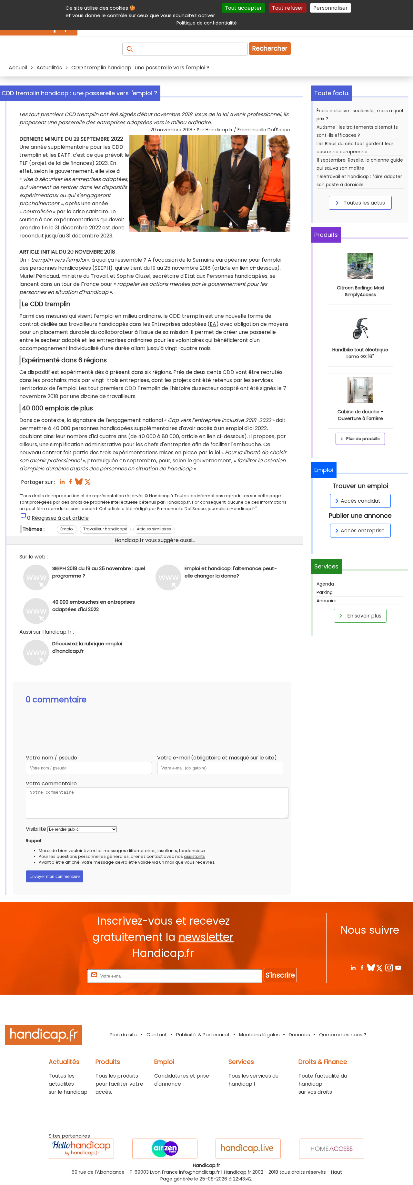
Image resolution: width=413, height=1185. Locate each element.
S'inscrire (280, 975)
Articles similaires (154, 529)
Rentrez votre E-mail (60, 975)
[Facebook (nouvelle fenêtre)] (70, 483)
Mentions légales (259, 1034)
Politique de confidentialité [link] (206, 23)
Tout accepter (243, 8)
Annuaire (327, 601)
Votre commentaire (51, 783)
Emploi (67, 529)
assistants (194, 856)
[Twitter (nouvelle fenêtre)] (88, 483)
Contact (156, 1034)
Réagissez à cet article (60, 518)
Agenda (325, 584)
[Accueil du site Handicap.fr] (43, 1036)
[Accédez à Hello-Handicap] (81, 1149)
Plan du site (123, 1034)
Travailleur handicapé (105, 529)
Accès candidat (360, 501)
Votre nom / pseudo (51, 757)
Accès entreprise (363, 530)
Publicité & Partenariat (203, 1034)
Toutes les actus (363, 202)
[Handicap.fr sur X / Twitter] (380, 967)
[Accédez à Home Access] (331, 1149)
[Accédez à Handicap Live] (248, 1149)
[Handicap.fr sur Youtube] (398, 967)
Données (299, 1034)
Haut (336, 1172)
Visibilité (36, 829)
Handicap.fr (237, 1172)
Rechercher (269, 48)
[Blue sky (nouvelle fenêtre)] (79, 483)
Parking (325, 592)
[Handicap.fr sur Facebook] (362, 967)
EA (213, 324)
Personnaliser (330, 8)
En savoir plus (363, 615)
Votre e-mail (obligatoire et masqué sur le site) (217, 757)
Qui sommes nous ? (342, 1034)
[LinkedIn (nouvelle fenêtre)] (62, 483)
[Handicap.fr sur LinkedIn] (353, 967)
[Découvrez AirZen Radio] (164, 1149)
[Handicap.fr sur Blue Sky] (371, 967)
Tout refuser (287, 8)
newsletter (206, 937)
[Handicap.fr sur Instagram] (389, 967)
